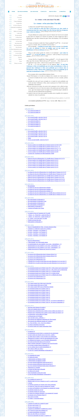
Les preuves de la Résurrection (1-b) (36, 278)
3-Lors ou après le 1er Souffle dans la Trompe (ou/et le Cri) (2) (43, 162)
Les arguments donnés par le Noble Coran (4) (39, 293)
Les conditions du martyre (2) (35, 379)
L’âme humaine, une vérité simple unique (38, 242)
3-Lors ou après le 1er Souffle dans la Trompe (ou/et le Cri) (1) (43, 160)
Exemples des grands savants (16, 39)
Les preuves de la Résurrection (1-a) (36, 276)
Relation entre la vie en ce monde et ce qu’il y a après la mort (42, 381)
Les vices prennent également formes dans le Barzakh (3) (42, 365)
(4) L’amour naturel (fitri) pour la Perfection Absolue (40, 286)
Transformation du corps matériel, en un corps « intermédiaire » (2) (44, 245)
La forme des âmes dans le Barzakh (36, 369)
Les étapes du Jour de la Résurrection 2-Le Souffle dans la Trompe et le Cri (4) (47, 174)
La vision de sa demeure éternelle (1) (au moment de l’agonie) (43, 393)
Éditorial (20, 59)
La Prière (20, 15)
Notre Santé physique (18, 45)
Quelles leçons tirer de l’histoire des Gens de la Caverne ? (42, 249)
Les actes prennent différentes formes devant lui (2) (40, 364)
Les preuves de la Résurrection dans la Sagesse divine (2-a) (42, 254)
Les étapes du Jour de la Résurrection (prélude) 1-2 (40, 189)
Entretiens (20, 57)
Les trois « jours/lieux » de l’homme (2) (37, 232)
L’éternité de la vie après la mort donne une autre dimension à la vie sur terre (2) (47, 263)
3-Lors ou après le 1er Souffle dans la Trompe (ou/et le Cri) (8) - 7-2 (44, 150)
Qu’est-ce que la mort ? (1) (34, 405)
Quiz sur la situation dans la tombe (36, 309)
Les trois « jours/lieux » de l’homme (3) (37, 233)
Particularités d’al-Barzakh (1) (35, 221)
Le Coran (20, 19)
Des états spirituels (18, 35)
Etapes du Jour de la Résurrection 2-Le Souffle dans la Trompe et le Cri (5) (46, 175)
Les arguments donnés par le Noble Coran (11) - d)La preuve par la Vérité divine (47, 269)
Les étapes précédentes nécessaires (36, 324)
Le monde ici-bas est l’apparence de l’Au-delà (39, 213)
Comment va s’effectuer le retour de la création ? (39, 228)
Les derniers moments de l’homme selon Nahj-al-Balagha (42, 384)
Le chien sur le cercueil (33, 371)
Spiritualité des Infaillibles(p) (16, 27)
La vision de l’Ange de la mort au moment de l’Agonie (41, 386)
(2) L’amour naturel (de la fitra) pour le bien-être (39, 283)
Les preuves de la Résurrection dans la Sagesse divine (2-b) (42, 256)
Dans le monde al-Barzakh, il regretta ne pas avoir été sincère (42, 343)
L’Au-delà (20, 29)
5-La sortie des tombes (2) (34, 122)
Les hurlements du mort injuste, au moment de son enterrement (43, 333)
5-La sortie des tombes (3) (34, 124)
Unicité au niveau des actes (34, 220)
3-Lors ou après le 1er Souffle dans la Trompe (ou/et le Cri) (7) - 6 (44, 146)
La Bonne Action (19, 37)
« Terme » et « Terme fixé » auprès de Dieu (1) (39, 215)
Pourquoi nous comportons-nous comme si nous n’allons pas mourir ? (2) (45, 312)
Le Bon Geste (19, 33)
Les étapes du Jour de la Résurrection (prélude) (39, 187)
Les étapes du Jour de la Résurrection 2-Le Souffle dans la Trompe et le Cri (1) (47, 192)
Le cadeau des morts (33, 357)
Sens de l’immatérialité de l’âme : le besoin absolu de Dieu (42, 227)
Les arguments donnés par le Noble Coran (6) (39, 297)
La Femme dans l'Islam (18, 55)
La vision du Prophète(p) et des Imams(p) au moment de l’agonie (43, 388)
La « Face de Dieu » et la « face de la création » (39, 323)
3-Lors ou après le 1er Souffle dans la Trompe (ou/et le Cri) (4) (43, 165)
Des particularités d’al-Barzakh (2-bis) (37, 201)
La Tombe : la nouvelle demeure (36, 398)
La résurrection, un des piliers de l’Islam (37, 314)
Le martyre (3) (31, 331)
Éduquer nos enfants (18, 63)
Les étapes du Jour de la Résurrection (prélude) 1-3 (40, 191)
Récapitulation (31, 186)
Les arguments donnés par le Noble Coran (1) (39, 288)
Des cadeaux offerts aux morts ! (35, 348)
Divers (20, 61)
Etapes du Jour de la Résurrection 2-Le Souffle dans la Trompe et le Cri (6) (46, 177)
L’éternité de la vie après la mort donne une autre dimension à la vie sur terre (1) (47, 261)
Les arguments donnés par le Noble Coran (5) (39, 295)
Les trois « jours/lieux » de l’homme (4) (37, 235)
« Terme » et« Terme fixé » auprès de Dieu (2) (39, 216)
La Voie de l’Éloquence (17, 25)
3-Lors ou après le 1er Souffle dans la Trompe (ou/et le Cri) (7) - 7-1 (44, 148)
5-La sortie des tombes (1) (34, 121)
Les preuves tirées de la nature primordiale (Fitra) (40, 326)
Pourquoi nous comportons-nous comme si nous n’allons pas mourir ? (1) (45, 310)
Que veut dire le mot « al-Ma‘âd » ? (36, 317)
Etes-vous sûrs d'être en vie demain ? (37, 413)
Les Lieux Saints (19, 41)
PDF (68, 16)
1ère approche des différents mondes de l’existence (40, 321)
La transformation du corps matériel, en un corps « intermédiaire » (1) (44, 244)
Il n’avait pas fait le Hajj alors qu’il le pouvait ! (39, 341)
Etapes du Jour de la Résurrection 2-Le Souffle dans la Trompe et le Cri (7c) (46, 158)
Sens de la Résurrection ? (34, 240)
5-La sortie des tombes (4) (34, 126)
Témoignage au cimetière (34, 367)
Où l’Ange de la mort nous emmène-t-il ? (38, 410)
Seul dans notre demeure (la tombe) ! (37, 307)
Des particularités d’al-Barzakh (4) (36, 204)
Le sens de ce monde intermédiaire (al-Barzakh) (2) (40, 350)
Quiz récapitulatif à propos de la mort (37, 372)
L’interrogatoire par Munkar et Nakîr (37, 359)
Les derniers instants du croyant (35, 389)
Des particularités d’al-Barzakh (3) (36, 203)
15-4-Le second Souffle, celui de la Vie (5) (38, 139)
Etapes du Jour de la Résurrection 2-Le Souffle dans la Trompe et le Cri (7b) (46, 180)
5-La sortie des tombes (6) (34, 112)
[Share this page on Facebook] (66, 16)
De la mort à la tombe (33, 396)
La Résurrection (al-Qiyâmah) (35, 316)
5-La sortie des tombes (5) (34, 110)
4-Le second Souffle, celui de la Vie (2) (37, 132)
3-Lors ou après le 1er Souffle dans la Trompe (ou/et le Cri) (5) (43, 167)
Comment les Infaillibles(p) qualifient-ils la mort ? (40, 408)
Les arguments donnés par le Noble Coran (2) (39, 290)
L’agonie (30, 383)
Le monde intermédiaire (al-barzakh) (37, 412)
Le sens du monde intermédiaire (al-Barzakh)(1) (39, 374)
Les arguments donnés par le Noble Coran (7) (39, 299)
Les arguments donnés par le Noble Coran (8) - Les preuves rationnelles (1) (46, 300)
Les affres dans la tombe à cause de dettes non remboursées (42, 336)
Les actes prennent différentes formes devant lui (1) (40, 362)
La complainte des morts (34, 355)
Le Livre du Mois (19, 53)
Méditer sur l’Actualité (18, 31)
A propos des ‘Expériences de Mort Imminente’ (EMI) (41, 153)
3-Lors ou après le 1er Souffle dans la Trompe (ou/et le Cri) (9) (43, 151)
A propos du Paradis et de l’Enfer (36, 208)
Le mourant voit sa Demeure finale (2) (37, 395)
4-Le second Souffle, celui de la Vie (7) (37, 119)
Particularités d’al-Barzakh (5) (35, 206)
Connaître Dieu (19, 23)
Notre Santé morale (18, 43)
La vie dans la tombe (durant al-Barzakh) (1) (38, 345)
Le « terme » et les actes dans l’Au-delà (37, 218)
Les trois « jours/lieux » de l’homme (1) (37, 230)
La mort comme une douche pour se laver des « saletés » (41, 334)
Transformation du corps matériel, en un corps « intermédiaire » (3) (44, 247)
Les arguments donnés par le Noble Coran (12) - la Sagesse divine (44, 271)
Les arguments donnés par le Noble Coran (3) (39, 292)
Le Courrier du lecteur (18, 51)
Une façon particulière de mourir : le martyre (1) (39, 415)
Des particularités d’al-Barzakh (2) (36, 199)
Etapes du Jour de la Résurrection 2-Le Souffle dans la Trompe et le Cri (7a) (46, 179)
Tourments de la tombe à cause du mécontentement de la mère (43, 338)
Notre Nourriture (19, 47)
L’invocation (19, 17)
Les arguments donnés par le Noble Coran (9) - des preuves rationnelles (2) (46, 302)
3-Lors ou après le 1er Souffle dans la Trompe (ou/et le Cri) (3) (43, 163)
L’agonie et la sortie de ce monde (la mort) (38, 403)
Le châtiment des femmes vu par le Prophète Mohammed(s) (42, 340)
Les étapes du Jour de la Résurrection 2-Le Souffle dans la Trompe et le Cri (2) (47, 194)
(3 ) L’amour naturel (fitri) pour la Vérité (37, 285)
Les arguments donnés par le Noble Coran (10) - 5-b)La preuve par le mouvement (48, 268)
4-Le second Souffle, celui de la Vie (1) (37, 131)
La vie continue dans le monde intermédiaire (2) (39, 347)
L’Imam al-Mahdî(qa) (18, 21)
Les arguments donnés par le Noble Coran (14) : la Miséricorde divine (45, 275)
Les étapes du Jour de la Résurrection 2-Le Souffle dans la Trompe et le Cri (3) (47, 172)
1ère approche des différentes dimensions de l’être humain (42, 319)
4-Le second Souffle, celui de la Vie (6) (37, 117)
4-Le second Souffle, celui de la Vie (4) (37, 136)
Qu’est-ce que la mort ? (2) (34, 407)
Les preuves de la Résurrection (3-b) (36, 259)
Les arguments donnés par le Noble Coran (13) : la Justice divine (43, 273)
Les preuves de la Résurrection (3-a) (36, 257)
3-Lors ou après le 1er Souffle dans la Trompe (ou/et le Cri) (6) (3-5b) (45, 144)
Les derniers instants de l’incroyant (36, 391)
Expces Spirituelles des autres (16, 49)
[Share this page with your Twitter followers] (63, 16)
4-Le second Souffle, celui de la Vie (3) (37, 134)
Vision (29, 138)
